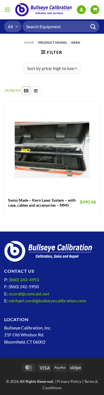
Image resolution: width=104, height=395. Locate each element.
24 (6, 90)
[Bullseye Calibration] (43, 10)
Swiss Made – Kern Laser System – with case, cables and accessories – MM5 (42, 202)
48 (12, 90)
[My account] (81, 9)
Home (29, 42)
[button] (7, 9)
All (18, 90)
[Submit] (93, 26)
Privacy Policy (69, 381)
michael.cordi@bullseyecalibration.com (47, 300)
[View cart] (94, 9)
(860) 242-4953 (24, 279)
